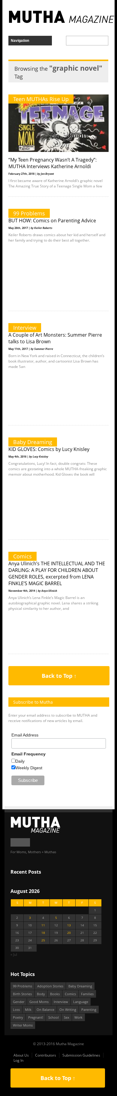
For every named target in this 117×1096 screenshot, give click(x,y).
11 (43, 925)
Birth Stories (22, 994)
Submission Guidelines (81, 1055)
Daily (20, 761)
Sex (66, 1017)
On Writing (67, 1009)
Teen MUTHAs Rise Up (41, 99)
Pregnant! (35, 1017)
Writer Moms (23, 1025)
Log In (18, 1060)
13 (69, 925)
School (53, 1017)
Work (78, 1017)
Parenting (88, 1009)
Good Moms (39, 1001)
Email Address (24, 735)
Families (87, 994)
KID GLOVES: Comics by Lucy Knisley (48, 449)
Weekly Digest (28, 767)
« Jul (13, 954)
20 (69, 933)
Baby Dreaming (32, 442)
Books (55, 994)
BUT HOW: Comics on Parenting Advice (52, 220)
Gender (18, 1001)
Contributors (45, 1055)
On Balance (45, 1009)
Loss (16, 1009)
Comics (22, 556)
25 (43, 940)
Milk (28, 1009)
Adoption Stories (50, 986)
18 (43, 933)
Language (80, 1001)
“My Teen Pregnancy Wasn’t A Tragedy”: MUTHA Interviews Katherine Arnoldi (52, 163)
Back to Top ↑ (59, 675)
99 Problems (29, 213)
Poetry (18, 1017)
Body (41, 994)
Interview (24, 327)
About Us (21, 1055)
